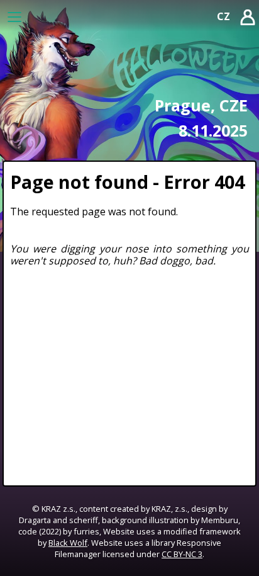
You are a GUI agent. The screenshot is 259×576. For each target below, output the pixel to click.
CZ (223, 16)
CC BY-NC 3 (182, 554)
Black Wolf (67, 542)
